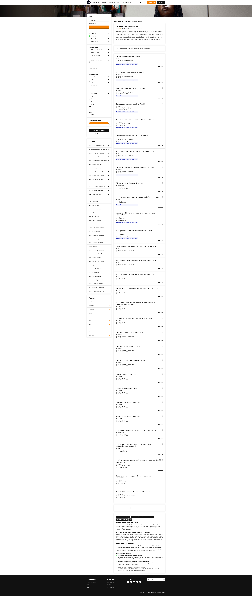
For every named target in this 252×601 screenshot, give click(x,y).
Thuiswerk (93, 58)
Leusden (91, 313)
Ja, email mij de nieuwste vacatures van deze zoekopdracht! (135, 48)
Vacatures (120, 21)
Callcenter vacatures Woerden (123, 516)
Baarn (90, 320)
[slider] (89, 123)
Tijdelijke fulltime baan (96, 60)
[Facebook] (140, 582)
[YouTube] (134, 582)
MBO (92, 79)
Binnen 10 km (94, 33)
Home (115, 21)
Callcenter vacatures (137, 21)
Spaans (93, 98)
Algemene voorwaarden (156, 592)
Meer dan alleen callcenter (147, 516)
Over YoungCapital (91, 582)
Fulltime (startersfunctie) (97, 49)
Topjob (92, 114)
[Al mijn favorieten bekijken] (141, 2)
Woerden (127, 21)
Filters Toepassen (99, 130)
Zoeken (99, 27)
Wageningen (92, 331)
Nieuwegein (91, 309)
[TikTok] (137, 582)
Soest (90, 316)
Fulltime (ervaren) (95, 52)
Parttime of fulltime (136, 516)
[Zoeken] (145, 2)
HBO (92, 82)
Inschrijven (152, 2)
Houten (90, 328)
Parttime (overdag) (95, 55)
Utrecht (90, 302)
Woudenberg (92, 335)
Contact (118, 2)
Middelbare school (95, 77)
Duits (92, 104)
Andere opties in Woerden (122, 519)
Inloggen (161, 2)
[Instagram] (131, 582)
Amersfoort (91, 305)
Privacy (163, 592)
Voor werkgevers (111, 587)
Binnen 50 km (94, 38)
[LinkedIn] (128, 582)
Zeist (90, 324)
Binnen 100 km (94, 41)
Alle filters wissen (99, 133)
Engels (92, 96)
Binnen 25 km (94, 36)
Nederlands (94, 93)
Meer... (90, 63)
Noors (92, 101)
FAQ (131, 519)
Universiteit (94, 85)
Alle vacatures (110, 582)
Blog (88, 584)
